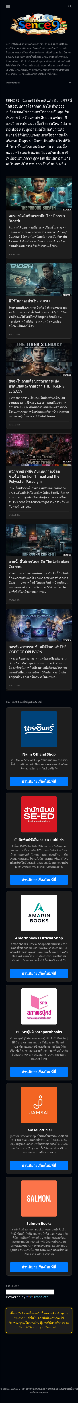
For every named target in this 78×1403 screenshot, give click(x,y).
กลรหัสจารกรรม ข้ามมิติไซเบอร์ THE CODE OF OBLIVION (37, 649)
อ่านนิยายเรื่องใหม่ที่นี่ (39, 781)
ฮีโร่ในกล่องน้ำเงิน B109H (29, 301)
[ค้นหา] (70, 5)
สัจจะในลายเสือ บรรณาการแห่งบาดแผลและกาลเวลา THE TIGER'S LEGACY (36, 386)
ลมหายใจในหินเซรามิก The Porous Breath (37, 218)
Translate (41, 1297)
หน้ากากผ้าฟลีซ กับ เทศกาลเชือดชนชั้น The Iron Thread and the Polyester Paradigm (34, 476)
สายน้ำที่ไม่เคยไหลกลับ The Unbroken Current (39, 564)
